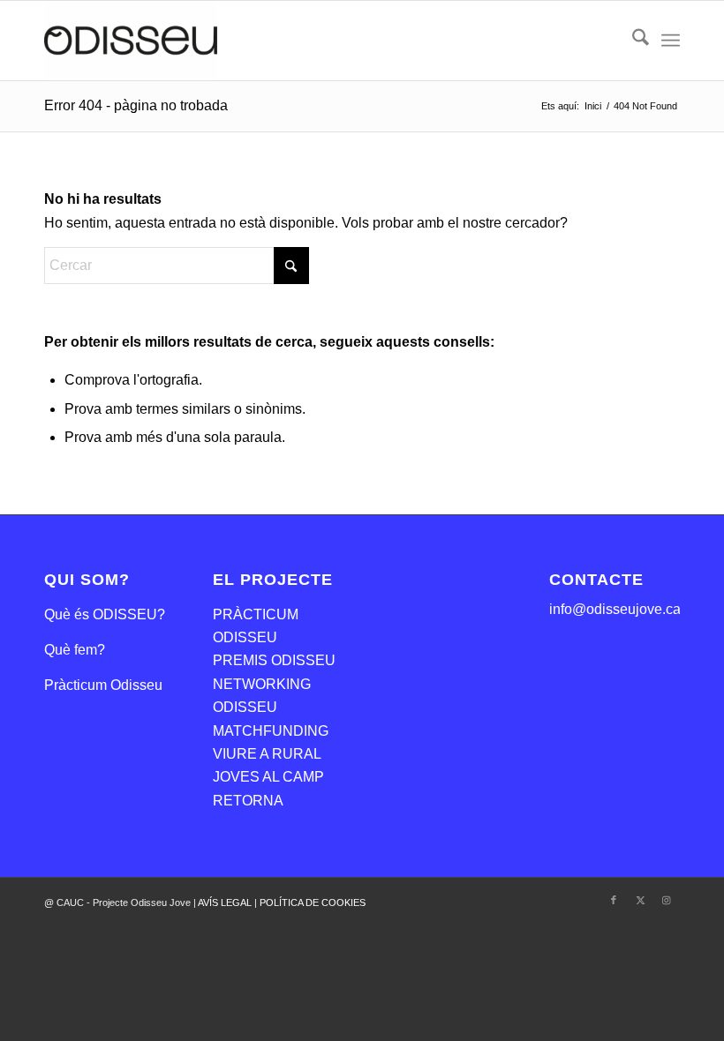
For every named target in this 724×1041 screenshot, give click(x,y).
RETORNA (248, 800)
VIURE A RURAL (267, 753)
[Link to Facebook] (613, 900)
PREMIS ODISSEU (274, 660)
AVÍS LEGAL (226, 902)
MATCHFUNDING (270, 730)
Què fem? (74, 649)
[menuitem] (632, 40)
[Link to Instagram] (666, 900)
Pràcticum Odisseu (103, 685)
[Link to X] (640, 900)
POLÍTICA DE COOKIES (313, 902)
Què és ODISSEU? (104, 614)
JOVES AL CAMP (268, 776)
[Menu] (670, 40)
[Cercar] (632, 40)
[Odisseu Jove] (130, 40)
